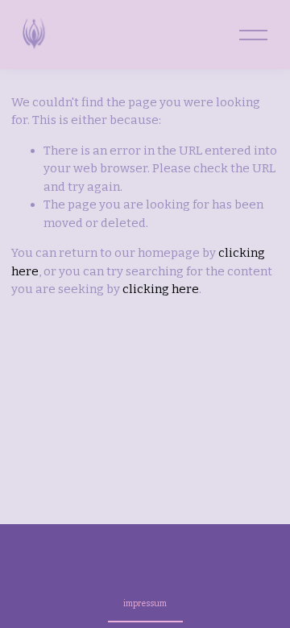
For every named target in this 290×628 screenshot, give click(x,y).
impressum (145, 603)
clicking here (160, 289)
